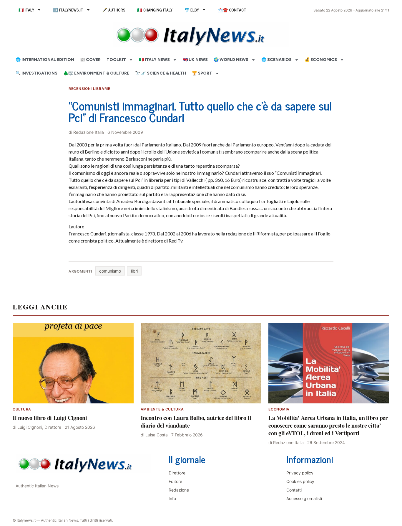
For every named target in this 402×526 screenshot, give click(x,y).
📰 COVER (90, 59)
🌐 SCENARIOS (276, 59)
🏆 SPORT (202, 73)
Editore (175, 481)
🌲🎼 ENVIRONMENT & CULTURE (96, 73)
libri (134, 270)
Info (172, 498)
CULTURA (22, 409)
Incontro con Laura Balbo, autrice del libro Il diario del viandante (196, 421)
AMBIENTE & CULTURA (162, 409)
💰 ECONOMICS (321, 59)
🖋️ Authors (113, 9)
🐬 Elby (191, 9)
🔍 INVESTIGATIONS (36, 73)
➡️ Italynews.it (68, 9)
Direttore (177, 472)
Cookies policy (300, 481)
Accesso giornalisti (304, 498)
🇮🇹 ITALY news (154, 59)
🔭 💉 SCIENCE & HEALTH (160, 73)
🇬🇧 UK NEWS (195, 59)
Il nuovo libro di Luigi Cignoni (50, 417)
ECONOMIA (279, 409)
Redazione (179, 489)
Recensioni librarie (89, 88)
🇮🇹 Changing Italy (154, 9)
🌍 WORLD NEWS (231, 59)
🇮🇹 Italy (26, 9)
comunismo (110, 270)
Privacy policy (299, 472)
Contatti (294, 489)
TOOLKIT (116, 59)
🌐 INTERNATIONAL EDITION (45, 59)
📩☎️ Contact (232, 9)
